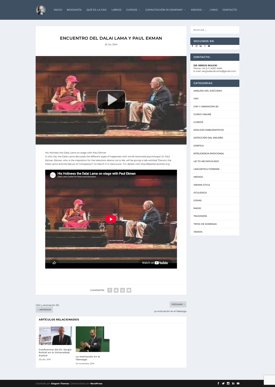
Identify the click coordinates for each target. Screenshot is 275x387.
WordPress (96, 383)
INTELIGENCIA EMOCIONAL (209, 153)
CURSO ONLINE (202, 114)
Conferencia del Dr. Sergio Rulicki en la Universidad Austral (55, 352)
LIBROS (116, 10)
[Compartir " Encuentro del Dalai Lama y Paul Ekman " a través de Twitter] (116, 290)
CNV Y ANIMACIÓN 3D (206, 106)
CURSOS (131, 10)
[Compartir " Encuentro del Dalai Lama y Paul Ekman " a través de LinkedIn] (122, 290)
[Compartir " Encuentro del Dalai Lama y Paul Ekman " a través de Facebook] (110, 290)
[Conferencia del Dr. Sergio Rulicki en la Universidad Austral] (56, 335)
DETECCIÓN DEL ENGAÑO (208, 137)
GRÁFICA (199, 145)
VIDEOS (198, 231)
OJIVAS (198, 200)
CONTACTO (229, 10)
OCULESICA (200, 192)
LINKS (214, 10)
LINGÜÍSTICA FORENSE (206, 169)
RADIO (197, 208)
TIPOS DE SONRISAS (205, 224)
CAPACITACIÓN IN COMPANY (164, 10)
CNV (196, 98)
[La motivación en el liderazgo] (92, 339)
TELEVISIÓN (200, 216)
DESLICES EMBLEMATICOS (209, 129)
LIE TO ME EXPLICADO (206, 161)
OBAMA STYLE (202, 184)
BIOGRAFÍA (74, 10)
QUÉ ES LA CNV (96, 10)
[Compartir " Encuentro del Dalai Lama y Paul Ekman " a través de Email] (129, 290)
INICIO (58, 10)
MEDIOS (196, 10)
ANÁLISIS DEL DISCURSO (208, 90)
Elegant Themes (60, 383)
